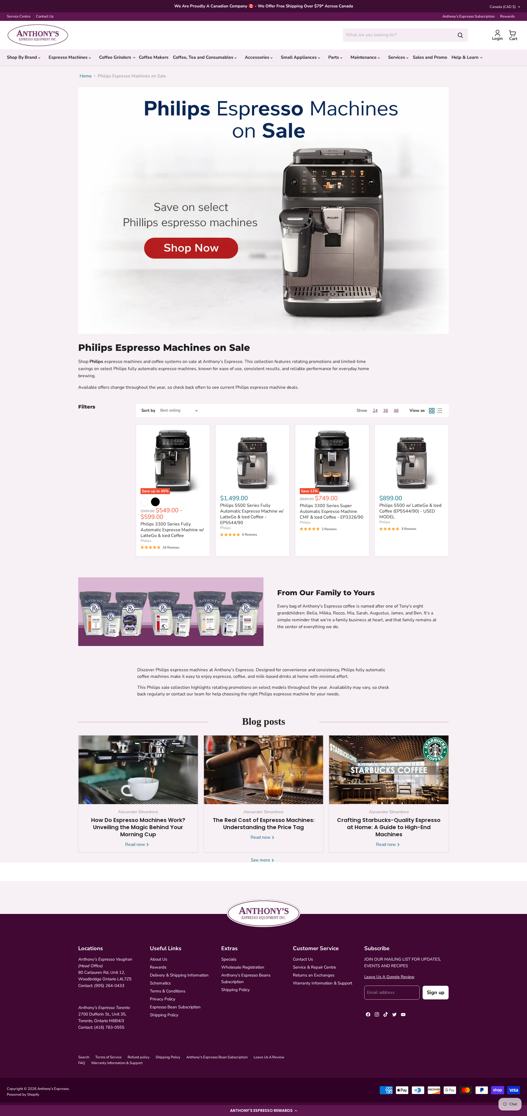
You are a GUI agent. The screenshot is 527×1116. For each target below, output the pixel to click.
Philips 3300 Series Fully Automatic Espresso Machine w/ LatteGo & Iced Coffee (172, 530)
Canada (503, 6)
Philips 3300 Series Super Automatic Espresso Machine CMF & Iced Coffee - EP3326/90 (331, 511)
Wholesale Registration (242, 967)
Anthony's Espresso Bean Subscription (217, 1057)
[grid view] (432, 411)
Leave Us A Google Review (389, 977)
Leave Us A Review (269, 1057)
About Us (158, 959)
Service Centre (18, 17)
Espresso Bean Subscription (175, 1007)
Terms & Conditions (167, 991)
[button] (263, 1110)
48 (396, 410)
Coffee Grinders (115, 57)
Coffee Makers (154, 57)
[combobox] (398, 35)
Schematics (160, 983)
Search (83, 1057)
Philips (146, 540)
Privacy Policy (162, 999)
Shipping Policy (164, 1015)
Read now (135, 844)
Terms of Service (108, 1057)
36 (385, 410)
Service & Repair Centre (314, 967)
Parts (334, 57)
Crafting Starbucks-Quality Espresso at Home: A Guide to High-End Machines (389, 827)
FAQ (81, 1063)
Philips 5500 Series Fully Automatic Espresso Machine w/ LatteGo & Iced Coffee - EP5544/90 (252, 514)
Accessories (257, 57)
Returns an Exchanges (313, 975)
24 (375, 410)
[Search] (460, 35)
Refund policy (139, 1057)
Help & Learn (466, 57)
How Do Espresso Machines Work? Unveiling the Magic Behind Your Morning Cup (138, 827)
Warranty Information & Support (322, 983)
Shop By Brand (22, 57)
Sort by (148, 410)
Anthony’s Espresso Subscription (468, 17)
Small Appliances (299, 57)
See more (261, 860)
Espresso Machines (69, 57)
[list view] (439, 411)
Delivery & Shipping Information (179, 975)
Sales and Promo (430, 57)
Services (397, 57)
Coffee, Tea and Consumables (203, 57)
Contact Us (45, 17)
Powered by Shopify (23, 1094)
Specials (228, 959)
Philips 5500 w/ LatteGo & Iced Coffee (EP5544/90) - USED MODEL (410, 511)
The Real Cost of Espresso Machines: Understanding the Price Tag (264, 823)
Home (86, 76)
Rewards (507, 17)
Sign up (435, 992)
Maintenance (364, 57)
